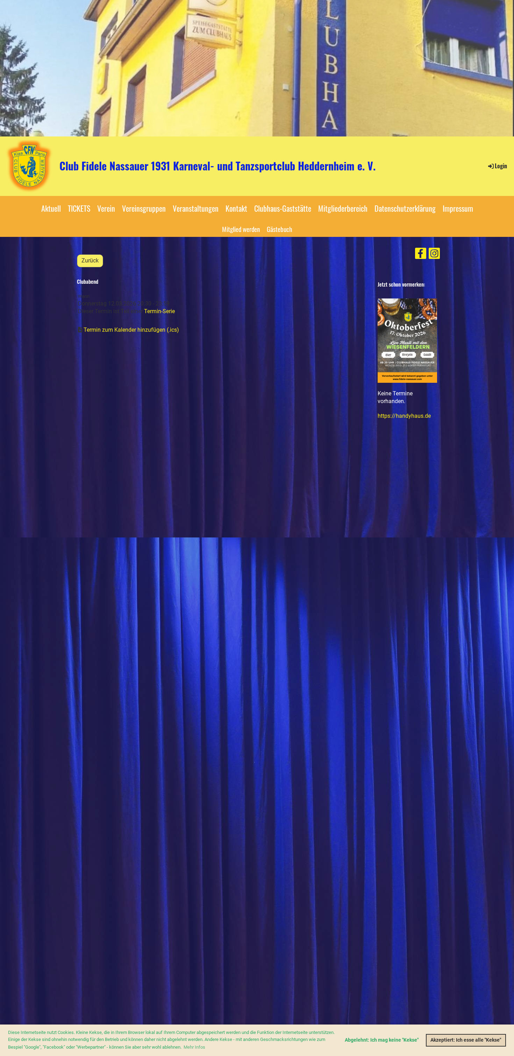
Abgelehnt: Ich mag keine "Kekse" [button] (382, 1040)
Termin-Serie (159, 311)
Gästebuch (279, 229)
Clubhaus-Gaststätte (282, 208)
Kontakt (236, 208)
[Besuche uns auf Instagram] (434, 255)
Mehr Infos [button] (194, 1047)
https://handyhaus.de (404, 416)
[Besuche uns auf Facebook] (420, 255)
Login (501, 166)
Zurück (90, 260)
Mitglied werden (241, 229)
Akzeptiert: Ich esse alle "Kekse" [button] (465, 1040)
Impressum (458, 208)
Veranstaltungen (196, 208)
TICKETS (79, 208)
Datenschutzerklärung (405, 208)
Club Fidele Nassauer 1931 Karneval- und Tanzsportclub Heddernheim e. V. (217, 166)
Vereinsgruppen (144, 208)
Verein (106, 208)
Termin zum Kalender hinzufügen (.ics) (131, 329)
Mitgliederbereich (342, 208)
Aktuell (51, 208)
